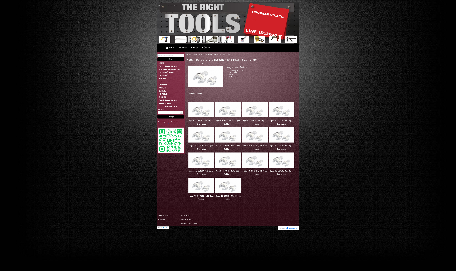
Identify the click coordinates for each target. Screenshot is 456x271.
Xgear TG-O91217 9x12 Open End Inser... (201, 172)
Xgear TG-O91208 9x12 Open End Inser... (201, 122)
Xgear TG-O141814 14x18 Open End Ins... (228, 197)
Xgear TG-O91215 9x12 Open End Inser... (255, 147)
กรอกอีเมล (161, 110)
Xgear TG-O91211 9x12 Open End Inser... (254, 122)
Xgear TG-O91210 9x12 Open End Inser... (281, 172)
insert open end (197, 64)
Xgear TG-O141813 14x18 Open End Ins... (201, 197)
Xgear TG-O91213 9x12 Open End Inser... (201, 147)
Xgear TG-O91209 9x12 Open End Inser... (228, 122)
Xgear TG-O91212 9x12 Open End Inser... (281, 122)
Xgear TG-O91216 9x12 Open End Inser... (281, 147)
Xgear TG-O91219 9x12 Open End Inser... (255, 172)
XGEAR (195, 54)
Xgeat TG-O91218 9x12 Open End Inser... (228, 172)
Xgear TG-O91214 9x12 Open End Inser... (228, 147)
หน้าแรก (188, 54)
